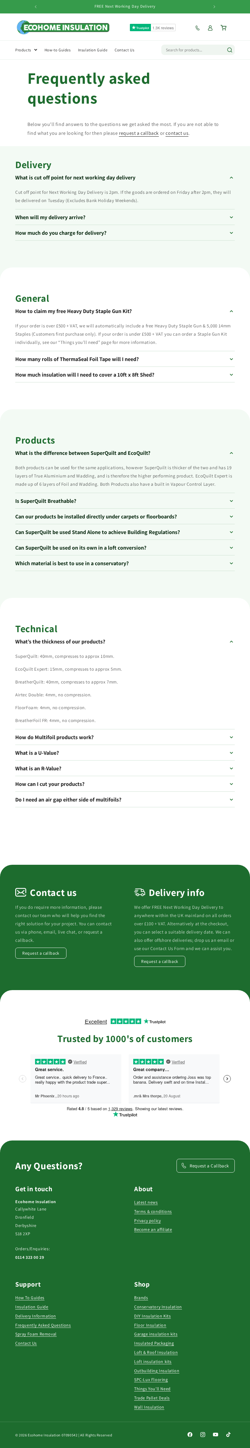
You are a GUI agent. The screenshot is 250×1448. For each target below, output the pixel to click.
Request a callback (199, 28)
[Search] (230, 50)
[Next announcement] (214, 6)
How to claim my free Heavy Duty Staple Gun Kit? (73, 311)
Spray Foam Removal (36, 1334)
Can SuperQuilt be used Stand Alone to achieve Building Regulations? (97, 532)
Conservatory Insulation (158, 1307)
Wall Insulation (149, 1407)
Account (212, 28)
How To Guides (30, 1297)
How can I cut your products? (49, 783)
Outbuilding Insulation (156, 1370)
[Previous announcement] (35, 6)
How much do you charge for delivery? (60, 232)
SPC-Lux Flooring (151, 1379)
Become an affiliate (153, 1229)
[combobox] (191, 50)
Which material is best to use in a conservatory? (72, 563)
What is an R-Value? (38, 768)
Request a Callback (209, 1166)
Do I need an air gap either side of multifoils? (68, 799)
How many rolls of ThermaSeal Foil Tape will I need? (77, 359)
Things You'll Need (152, 1388)
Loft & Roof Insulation (156, 1352)
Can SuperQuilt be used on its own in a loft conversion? (80, 547)
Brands (141, 1297)
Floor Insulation (150, 1325)
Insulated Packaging (154, 1343)
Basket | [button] (227, 28)
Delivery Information (35, 1316)
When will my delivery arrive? (50, 217)
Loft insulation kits (153, 1361)
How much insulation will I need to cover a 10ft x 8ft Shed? (84, 374)
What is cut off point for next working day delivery (75, 177)
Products (23, 50)
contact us (177, 133)
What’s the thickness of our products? (60, 641)
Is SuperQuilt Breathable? (45, 500)
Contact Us (26, 1343)
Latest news (146, 1202)
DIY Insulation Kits (152, 1316)
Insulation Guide (31, 1307)
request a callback (139, 133)
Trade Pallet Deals (152, 1398)
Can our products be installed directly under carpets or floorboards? (96, 516)
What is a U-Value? (37, 752)
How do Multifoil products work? (54, 737)
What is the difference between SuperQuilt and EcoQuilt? (82, 452)
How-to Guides (58, 50)
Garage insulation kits (155, 1334)
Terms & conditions (153, 1211)
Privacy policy (147, 1220)
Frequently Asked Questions (43, 1325)
